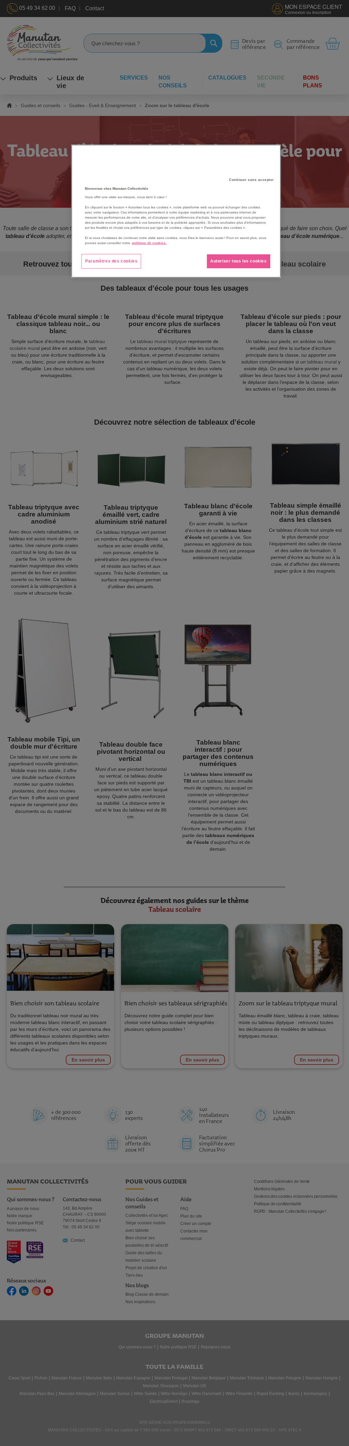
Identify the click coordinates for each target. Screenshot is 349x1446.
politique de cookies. (149, 243)
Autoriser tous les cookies (238, 261)
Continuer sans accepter (251, 180)
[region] (175, 211)
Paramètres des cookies (111, 261)
